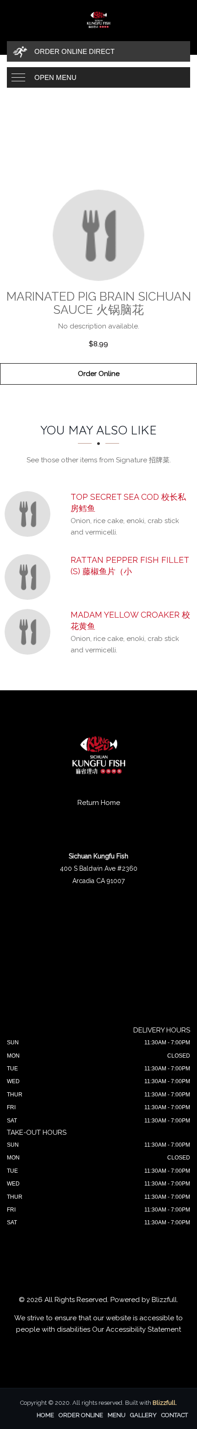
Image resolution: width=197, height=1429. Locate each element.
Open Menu (55, 77)
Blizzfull (164, 1300)
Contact (174, 1415)
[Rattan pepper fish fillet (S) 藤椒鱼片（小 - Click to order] (30, 577)
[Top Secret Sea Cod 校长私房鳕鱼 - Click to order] (30, 514)
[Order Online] (98, 235)
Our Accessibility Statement (136, 1329)
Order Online (99, 374)
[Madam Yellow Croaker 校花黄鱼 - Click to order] (30, 632)
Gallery (143, 1415)
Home (45, 1415)
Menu (117, 1415)
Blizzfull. (165, 1402)
